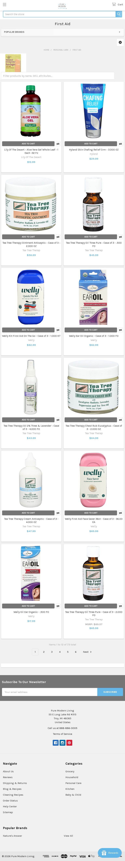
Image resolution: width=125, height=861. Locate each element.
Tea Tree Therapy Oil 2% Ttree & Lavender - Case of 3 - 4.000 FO (31, 427)
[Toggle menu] (4, 4)
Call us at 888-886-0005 (62, 728)
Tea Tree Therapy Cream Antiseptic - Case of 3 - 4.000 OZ (31, 520)
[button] (120, 42)
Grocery (69, 771)
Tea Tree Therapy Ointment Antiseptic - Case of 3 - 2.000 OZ (31, 244)
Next (86, 651)
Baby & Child (73, 794)
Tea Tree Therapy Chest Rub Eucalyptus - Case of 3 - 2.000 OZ (94, 427)
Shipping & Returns (15, 783)
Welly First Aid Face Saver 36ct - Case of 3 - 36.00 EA (94, 520)
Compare (58, 143)
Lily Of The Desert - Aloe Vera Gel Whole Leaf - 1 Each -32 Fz (31, 151)
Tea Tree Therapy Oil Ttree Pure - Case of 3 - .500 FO (94, 244)
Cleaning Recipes (13, 794)
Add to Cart (28, 143)
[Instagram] (62, 743)
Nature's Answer (12, 835)
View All (68, 835)
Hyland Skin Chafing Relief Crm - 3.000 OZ (94, 149)
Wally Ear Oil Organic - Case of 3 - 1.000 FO (93, 335)
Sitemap (8, 812)
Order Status (10, 800)
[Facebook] (56, 743)
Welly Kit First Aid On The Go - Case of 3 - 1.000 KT (31, 335)
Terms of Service (62, 733)
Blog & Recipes (12, 788)
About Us (8, 771)
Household (71, 777)
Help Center (10, 806)
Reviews (8, 777)
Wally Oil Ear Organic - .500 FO (31, 611)
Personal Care (73, 783)
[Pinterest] (69, 743)
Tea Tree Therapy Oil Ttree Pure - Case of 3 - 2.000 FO (93, 613)
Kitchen (69, 788)
